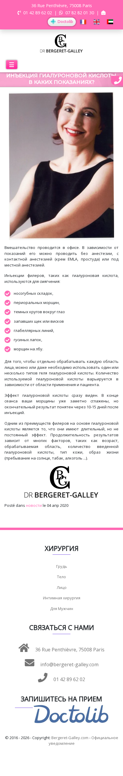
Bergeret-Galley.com (69, 737)
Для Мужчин (61, 608)
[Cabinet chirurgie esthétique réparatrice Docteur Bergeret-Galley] (61, 43)
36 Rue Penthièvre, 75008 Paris (69, 649)
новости (34, 505)
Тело (61, 576)
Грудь (61, 566)
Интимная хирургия (61, 598)
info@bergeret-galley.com (69, 664)
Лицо (62, 587)
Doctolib (65, 21)
